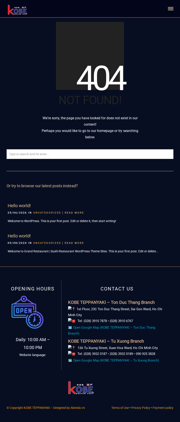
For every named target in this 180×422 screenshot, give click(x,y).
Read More (74, 212)
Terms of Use (120, 408)
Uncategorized (47, 212)
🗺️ (114, 360)
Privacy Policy (141, 408)
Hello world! (19, 205)
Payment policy (163, 408)
